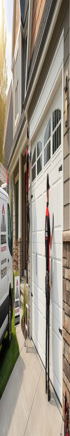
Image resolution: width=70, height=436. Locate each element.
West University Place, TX (7, 308)
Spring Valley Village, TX (7, 305)
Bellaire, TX (5, 309)
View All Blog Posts (5, 373)
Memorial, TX (6, 304)
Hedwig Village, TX (6, 306)
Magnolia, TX (6, 321)
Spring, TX (5, 322)
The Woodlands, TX (6, 313)
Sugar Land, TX (6, 312)
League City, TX (6, 319)
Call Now (3, 379)
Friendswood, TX (6, 317)
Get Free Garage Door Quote (8, 61)
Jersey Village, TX (6, 315)
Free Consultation (9, 379)
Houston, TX (5, 303)
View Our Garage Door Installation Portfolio (18, 18)
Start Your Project (3, 101)
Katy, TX (5, 310)
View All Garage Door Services (17, 61)
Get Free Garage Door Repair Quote (5, 18)
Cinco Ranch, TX (6, 311)
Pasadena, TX (6, 318)
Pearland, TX (6, 316)
